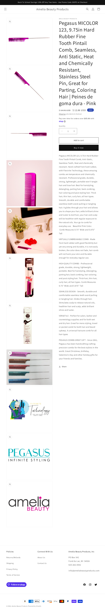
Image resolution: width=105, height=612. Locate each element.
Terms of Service (13, 575)
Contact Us (42, 563)
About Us (41, 557)
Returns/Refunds (13, 557)
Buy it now (79, 148)
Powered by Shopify (34, 606)
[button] (5, 9)
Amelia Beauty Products (20, 606)
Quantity (62, 126)
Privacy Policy (12, 569)
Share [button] (64, 366)
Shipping (62, 114)
